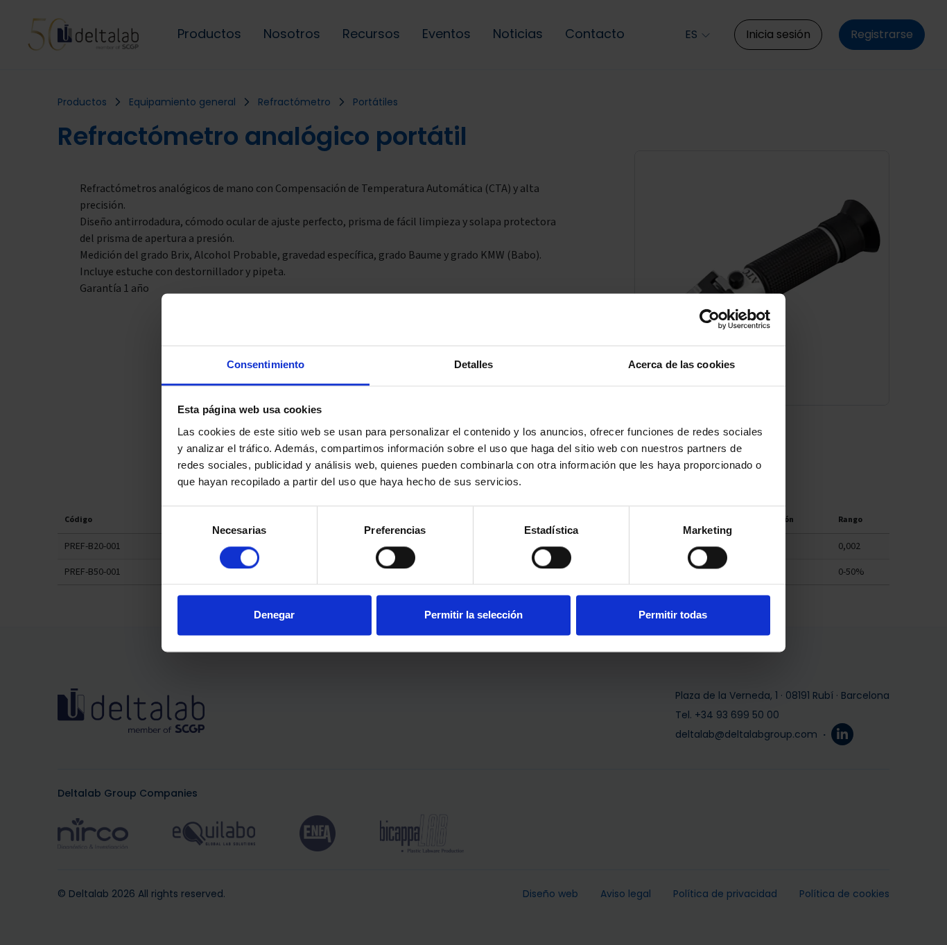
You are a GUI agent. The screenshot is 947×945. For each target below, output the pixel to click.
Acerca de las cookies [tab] (681, 364)
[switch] (395, 557)
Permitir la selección (473, 615)
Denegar (274, 615)
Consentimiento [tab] (265, 364)
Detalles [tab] (474, 364)
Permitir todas (672, 615)
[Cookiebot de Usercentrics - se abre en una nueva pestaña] (709, 319)
